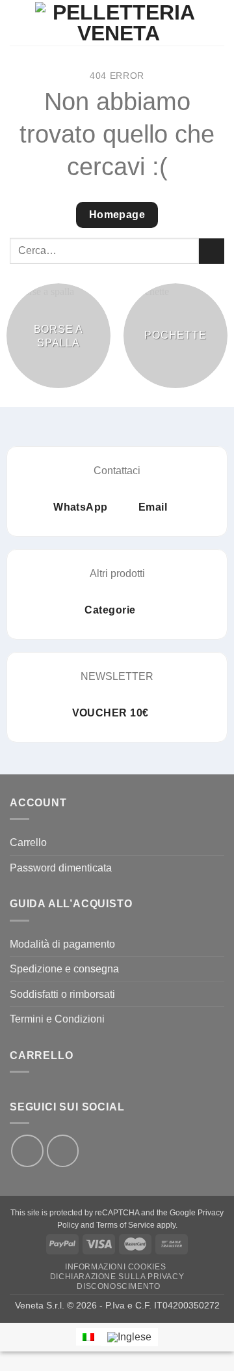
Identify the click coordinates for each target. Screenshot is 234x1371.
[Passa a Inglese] (129, 1337)
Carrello (28, 842)
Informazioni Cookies (115, 1266)
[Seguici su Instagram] (63, 1151)
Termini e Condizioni (57, 1019)
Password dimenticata (61, 867)
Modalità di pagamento (62, 944)
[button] (17, 22)
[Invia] (211, 251)
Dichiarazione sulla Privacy (117, 1276)
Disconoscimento (118, 1286)
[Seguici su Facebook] (27, 1151)
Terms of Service (125, 1225)
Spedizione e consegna (64, 968)
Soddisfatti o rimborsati (62, 994)
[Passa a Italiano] (88, 1337)
